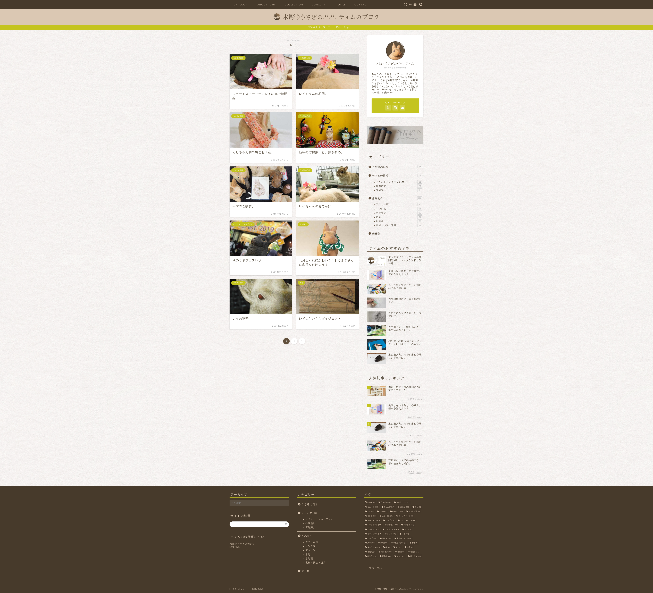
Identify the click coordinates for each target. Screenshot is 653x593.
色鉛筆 (414, 552)
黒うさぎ (415, 556)
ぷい (382, 511)
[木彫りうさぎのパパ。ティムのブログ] (326, 22)
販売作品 (235, 547)
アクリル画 (398, 204)
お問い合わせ (258, 589)
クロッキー (373, 520)
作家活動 (398, 186)
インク (371, 516)
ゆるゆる (397, 511)
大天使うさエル (404, 538)
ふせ (370, 511)
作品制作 (396, 198)
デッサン (398, 212)
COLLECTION (294, 4)
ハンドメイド (392, 529)
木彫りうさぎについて (242, 544)
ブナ (408, 529)
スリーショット (407, 520)
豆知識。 (398, 190)
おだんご (389, 507)
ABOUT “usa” (266, 4)
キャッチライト (405, 516)
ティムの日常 (396, 175)
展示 (370, 543)
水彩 (410, 547)
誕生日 (371, 556)
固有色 (386, 538)
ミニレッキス (374, 534)
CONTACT (361, 4)
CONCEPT (318, 4)
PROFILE (340, 4)
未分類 (396, 233)
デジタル (409, 525)
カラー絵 (387, 516)
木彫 (398, 217)
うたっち (372, 507)
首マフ (400, 556)
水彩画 (398, 221)
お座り (404, 507)
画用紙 (371, 552)
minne (371, 502)
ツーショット (374, 525)
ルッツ (391, 534)
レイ (405, 534)
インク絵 (398, 208)
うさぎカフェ (402, 502)
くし (418, 507)
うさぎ (385, 502)
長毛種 (386, 556)
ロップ (371, 538)
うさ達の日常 (396, 166)
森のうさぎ (373, 547)
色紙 (400, 552)
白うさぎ (386, 552)
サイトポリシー (239, 589)
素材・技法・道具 (398, 225)
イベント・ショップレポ (398, 182)
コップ (390, 520)
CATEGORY (241, 4)
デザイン (392, 525)
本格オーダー (399, 543)
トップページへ (373, 568)
